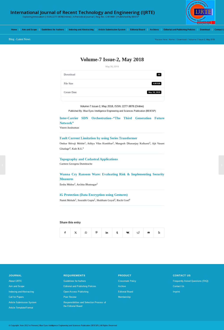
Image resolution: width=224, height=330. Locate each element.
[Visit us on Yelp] (159, 232)
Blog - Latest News (19, 39)
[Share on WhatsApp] (86, 232)
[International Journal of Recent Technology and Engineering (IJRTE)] (200, 12)
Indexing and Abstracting (21, 291)
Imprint (176, 291)
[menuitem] (14, 29)
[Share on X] (76, 232)
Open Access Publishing (76, 291)
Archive (122, 286)
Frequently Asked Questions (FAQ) (190, 281)
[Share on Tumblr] (117, 232)
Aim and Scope (16, 286)
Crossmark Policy (127, 281)
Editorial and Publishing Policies (80, 286)
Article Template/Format (21, 307)
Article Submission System (22, 302)
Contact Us (178, 286)
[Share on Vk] (128, 232)
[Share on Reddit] (138, 232)
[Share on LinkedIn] (107, 232)
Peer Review (70, 297)
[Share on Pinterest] (96, 232)
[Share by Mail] (149, 232)
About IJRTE (15, 281)
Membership (124, 297)
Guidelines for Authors (75, 281)
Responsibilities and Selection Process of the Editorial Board (85, 304)
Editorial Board (125, 291)
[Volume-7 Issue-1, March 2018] (2, 165)
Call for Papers (16, 297)
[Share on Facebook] (65, 232)
